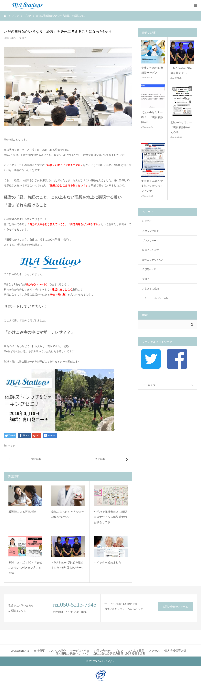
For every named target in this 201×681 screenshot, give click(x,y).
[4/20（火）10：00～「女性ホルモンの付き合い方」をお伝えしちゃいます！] (25, 546)
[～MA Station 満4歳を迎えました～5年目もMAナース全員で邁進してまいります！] (68, 546)
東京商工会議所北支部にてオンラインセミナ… (152, 185)
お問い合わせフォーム (175, 606)
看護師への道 (149, 269)
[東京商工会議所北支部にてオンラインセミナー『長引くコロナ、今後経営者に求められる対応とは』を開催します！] (153, 160)
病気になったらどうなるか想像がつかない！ (67, 514)
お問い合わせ (102, 650)
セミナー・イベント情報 (155, 298)
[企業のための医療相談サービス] (153, 51)
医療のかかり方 (150, 250)
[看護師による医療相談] (25, 495)
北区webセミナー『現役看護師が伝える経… (181, 127)
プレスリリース (150, 240)
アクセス (154, 650)
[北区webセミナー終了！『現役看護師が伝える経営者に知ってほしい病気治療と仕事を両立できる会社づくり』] (153, 96)
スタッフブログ (150, 231)
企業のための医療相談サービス (152, 70)
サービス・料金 (80, 650)
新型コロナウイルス (153, 259)
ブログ (22, 38)
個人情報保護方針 (175, 650)
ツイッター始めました (107, 562)
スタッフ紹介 (57, 650)
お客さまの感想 (150, 288)
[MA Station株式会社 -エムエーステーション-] (27, 5)
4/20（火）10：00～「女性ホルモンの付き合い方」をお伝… (25, 567)
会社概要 (39, 650)
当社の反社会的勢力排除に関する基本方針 (119, 653)
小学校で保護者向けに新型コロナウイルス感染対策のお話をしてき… (110, 517)
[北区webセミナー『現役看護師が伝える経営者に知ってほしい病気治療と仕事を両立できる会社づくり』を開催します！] (182, 101)
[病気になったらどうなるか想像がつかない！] (68, 495)
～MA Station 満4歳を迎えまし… (181, 70)
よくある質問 (136, 650)
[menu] (195, 5)
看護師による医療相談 (22, 511)
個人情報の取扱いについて (72, 653)
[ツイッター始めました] (111, 546)
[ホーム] (5, 15)
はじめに (147, 221)
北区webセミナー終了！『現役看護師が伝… (152, 117)
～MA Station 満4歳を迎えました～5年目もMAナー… (67, 565)
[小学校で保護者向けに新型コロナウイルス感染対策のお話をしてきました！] (111, 495)
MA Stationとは (19, 650)
